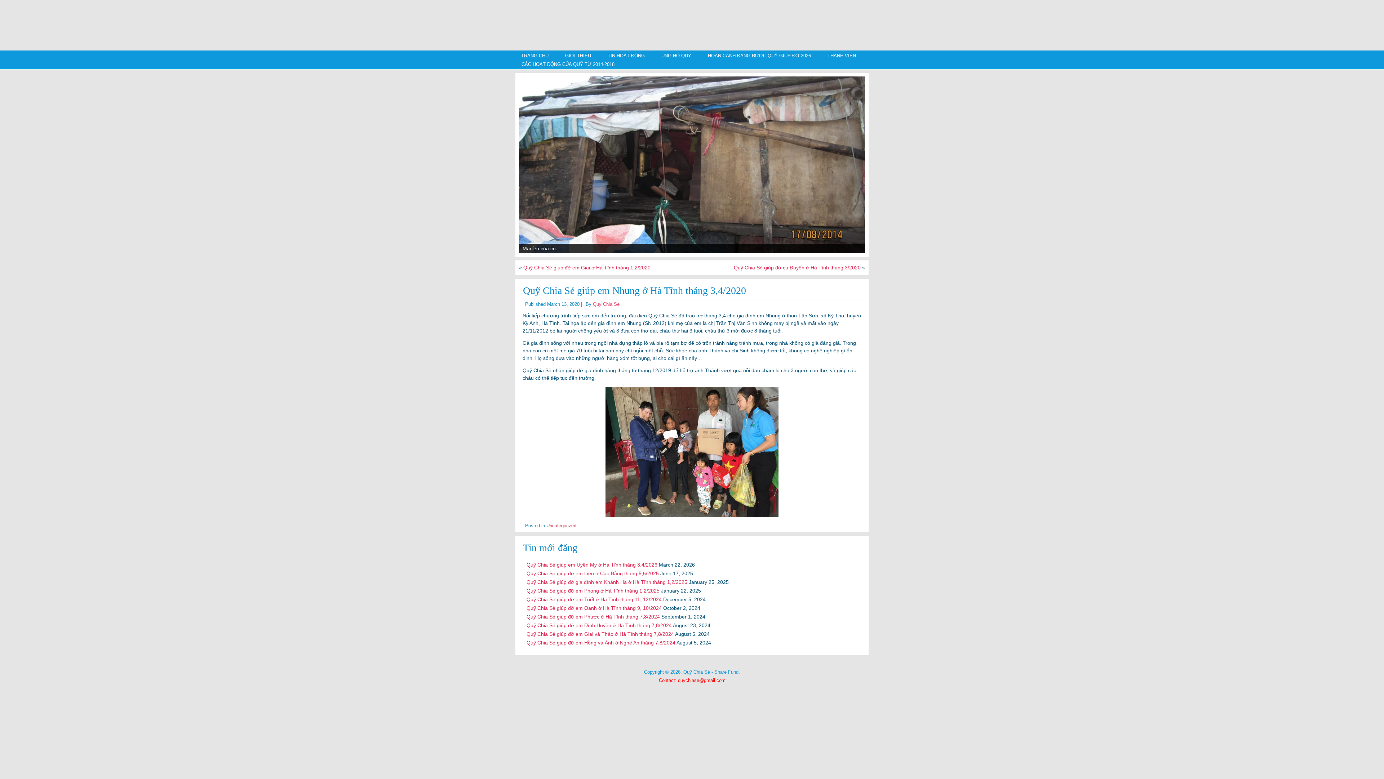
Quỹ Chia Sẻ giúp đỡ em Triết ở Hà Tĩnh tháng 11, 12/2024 (594, 599)
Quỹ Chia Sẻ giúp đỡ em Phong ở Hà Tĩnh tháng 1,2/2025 (593, 591)
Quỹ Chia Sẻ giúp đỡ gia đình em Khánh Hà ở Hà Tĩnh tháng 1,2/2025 (607, 582)
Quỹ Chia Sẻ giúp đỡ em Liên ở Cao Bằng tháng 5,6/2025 (593, 573)
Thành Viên (842, 55)
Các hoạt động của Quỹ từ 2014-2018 (568, 64)
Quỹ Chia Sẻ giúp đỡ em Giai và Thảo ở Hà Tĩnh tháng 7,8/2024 (600, 634)
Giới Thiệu (578, 55)
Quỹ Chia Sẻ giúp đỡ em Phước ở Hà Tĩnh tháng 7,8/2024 (593, 617)
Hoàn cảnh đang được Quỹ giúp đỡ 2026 (759, 55)
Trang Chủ (535, 55)
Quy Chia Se (606, 304)
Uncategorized (561, 525)
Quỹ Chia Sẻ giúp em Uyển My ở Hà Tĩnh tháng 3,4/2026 (592, 565)
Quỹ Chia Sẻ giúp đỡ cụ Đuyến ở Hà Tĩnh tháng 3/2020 (797, 267)
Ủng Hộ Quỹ (676, 55)
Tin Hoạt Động (626, 55)
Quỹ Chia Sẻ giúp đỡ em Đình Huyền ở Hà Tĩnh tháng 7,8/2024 (599, 625)
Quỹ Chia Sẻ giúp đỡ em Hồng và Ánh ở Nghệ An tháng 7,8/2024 (601, 643)
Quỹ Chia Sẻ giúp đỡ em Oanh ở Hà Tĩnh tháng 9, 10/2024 (594, 608)
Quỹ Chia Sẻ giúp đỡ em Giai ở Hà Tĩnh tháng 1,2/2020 (587, 267)
